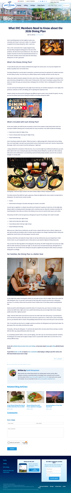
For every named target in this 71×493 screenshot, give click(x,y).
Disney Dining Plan (15, 364)
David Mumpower (39, 34)
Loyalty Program (30, 1)
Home (4, 21)
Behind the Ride (45, 377)
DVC (30, 364)
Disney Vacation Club (17, 21)
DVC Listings (6, 467)
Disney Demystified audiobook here (46, 379)
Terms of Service (33, 489)
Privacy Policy (25, 489)
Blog (52, 5)
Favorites (21, 1)
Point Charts (41, 5)
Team (49, 5)
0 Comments (59, 359)
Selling (26, 5)
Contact (59, 5)
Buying (19, 5)
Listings (32, 5)
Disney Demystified (33, 377)
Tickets (55, 5)
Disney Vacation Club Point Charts (8, 471)
